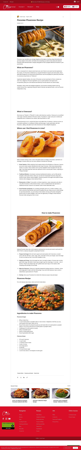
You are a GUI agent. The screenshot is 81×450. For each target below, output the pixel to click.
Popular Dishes (20, 373)
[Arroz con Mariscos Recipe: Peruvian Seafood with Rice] (20, 393)
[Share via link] (27, 377)
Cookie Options (68, 447)
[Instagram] (6, 419)
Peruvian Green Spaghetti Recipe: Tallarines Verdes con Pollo (60, 401)
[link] (57, 7)
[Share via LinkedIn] (23, 377)
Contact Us (55, 417)
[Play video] (40, 297)
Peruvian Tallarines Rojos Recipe (40, 401)
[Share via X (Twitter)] (20, 377)
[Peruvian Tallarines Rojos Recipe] (40, 393)
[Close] (79, 448)
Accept (75, 447)
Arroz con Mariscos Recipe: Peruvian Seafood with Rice (19, 401)
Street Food (36, 373)
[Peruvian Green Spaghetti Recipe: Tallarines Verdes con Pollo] (61, 393)
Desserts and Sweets (29, 373)
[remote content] (28, 100)
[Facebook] (3, 419)
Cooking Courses (72, 414)
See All (69, 385)
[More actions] (63, 16)
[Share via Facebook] (17, 377)
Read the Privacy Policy (16, 448)
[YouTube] (9, 419)
